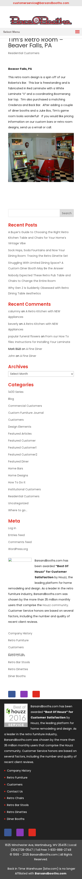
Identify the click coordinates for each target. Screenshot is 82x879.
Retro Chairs (16, 655)
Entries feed (16, 535)
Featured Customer (22, 441)
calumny (14, 311)
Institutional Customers (24, 489)
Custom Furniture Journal (26, 413)
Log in (12, 528)
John (11, 356)
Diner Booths (17, 676)
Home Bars (15, 468)
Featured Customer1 (22, 448)
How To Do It (16, 482)
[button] (11, 32)
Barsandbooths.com (50, 873)
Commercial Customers (25, 406)
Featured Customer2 (22, 455)
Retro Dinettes (18, 669)
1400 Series (15, 392)
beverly (13, 324)
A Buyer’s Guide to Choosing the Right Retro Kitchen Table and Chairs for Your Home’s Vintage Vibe (38, 237)
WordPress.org (18, 549)
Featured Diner (18, 461)
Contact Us (15, 791)
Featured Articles (20, 434)
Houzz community (55, 605)
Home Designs (18, 475)
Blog (11, 399)
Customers (16, 420)
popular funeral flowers (24, 336)
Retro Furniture (18, 640)
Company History (20, 633)
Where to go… (17, 510)
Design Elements (19, 427)
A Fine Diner (34, 349)
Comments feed (20, 542)
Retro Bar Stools (19, 662)
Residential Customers (23, 53)
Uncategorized (18, 503)
